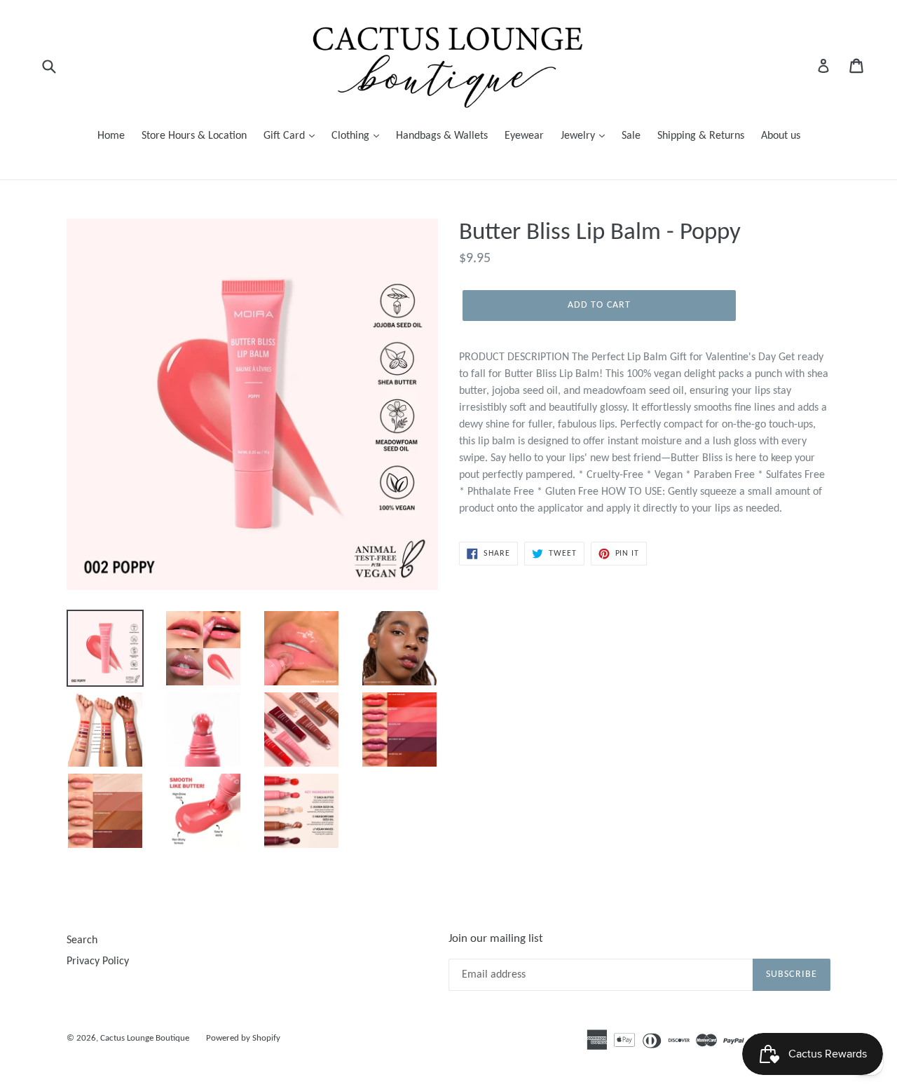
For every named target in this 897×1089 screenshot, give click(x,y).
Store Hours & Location (194, 136)
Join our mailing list (495, 939)
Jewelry (579, 136)
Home (111, 136)
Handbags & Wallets (442, 136)
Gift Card (285, 136)
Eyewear (524, 136)
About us (780, 136)
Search (82, 940)
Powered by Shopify (243, 1038)
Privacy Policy (98, 961)
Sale (631, 136)
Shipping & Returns (700, 136)
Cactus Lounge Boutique (144, 1038)
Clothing (351, 136)
